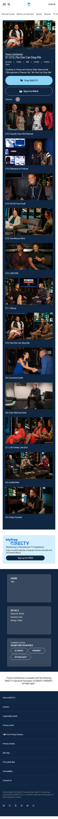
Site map (6, 753)
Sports (39, 14)
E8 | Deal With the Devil (15, 412)
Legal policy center (10, 716)
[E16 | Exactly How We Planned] (29, 117)
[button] (4, 4)
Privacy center (8, 725)
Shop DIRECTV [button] (31, 80)
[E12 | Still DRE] (29, 256)
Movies (47, 14)
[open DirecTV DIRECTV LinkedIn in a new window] (4, 806)
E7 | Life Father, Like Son (16, 447)
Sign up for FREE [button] (25, 557)
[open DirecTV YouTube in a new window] (27, 806)
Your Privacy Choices (14, 734)
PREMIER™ (36, 650)
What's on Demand (25, 14)
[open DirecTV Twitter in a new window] (16, 806)
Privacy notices (9, 743)
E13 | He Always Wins (15, 238)
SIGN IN (51, 4)
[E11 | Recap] (29, 291)
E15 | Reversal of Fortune (16, 168)
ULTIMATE (19, 650)
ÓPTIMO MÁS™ (21, 657)
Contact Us (7, 780)
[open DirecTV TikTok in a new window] (33, 806)
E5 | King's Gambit (13, 517)
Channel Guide (7, 14)
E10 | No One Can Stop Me (17, 342)
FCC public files (9, 762)
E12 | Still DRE (11, 273)
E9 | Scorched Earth (14, 377)
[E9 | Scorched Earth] (29, 361)
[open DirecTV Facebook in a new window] (10, 806)
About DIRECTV (9, 697)
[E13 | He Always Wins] (29, 221)
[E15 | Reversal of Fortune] (29, 152)
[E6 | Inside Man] (29, 465)
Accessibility (7, 771)
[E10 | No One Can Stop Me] (29, 326)
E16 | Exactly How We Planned (19, 133)
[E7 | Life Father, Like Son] (29, 430)
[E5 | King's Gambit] (29, 500)
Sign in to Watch (30, 91)
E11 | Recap (10, 308)
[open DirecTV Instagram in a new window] (22, 806)
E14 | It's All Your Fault (15, 203)
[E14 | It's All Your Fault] (29, 186)
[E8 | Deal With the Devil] (29, 396)
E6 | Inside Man (12, 482)
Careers (6, 707)
